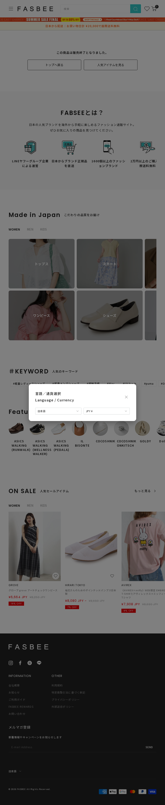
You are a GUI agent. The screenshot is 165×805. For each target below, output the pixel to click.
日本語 (41, 411)
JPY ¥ (89, 411)
